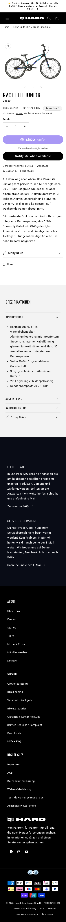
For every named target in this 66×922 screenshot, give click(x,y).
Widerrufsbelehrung (19, 789)
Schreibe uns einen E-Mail (24, 565)
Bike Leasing (15, 691)
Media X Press (16, 644)
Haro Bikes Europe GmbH (28, 903)
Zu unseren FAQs (18, 506)
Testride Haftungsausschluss (25, 797)
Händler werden (17, 652)
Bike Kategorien (17, 708)
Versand (19, 113)
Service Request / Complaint (24, 725)
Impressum (14, 764)
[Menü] (7, 18)
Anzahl (6, 119)
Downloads (14, 733)
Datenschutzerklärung (21, 781)
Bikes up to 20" (21, 27)
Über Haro (13, 611)
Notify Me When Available (33, 156)
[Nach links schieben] (25, 87)
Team (10, 635)
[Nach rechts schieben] (41, 87)
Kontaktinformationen (27, 914)
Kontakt (12, 660)
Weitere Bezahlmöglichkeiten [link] (33, 148)
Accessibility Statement (21, 805)
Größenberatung (17, 683)
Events (11, 619)
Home (6, 27)
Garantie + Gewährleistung (24, 716)
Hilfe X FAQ (14, 741)
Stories (11, 627)
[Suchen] (49, 18)
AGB (10, 772)
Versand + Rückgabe (20, 700)
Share (10, 264)
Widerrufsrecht (52, 903)
